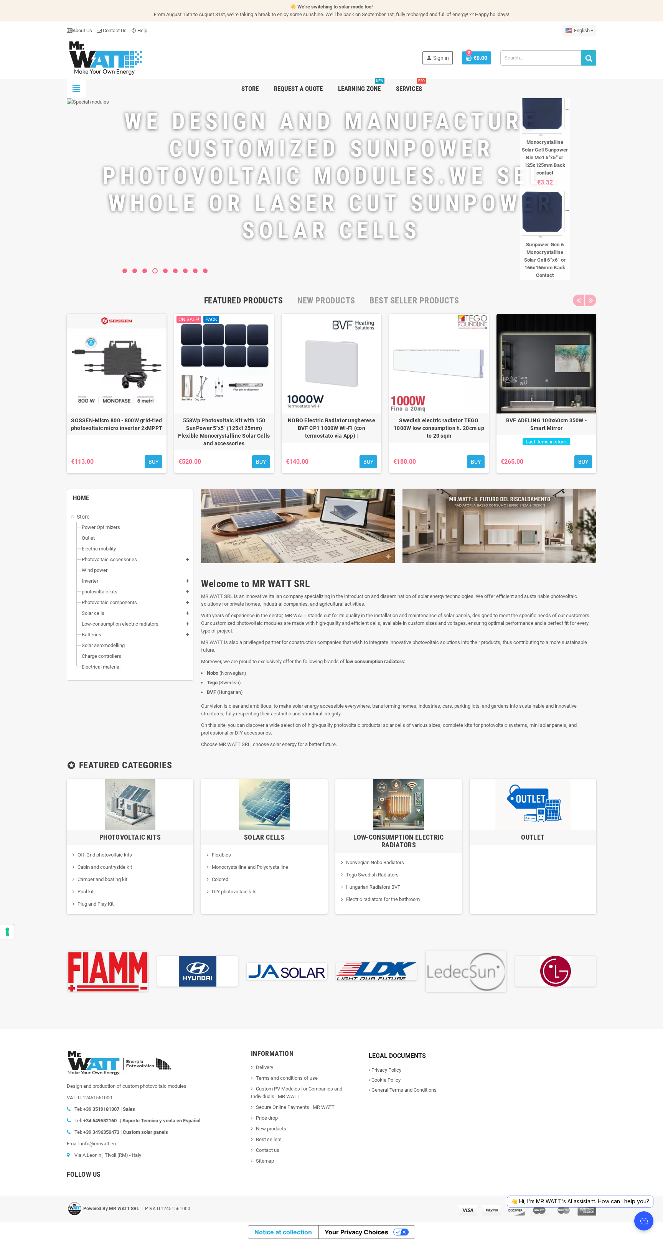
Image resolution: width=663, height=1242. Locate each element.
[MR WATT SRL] (105, 57)
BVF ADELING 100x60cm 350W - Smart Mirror (546, 424)
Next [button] (590, 300)
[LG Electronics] (555, 971)
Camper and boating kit (102, 879)
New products (271, 1129)
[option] (116, 393)
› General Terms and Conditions (403, 1090)
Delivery (264, 1067)
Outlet (532, 837)
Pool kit (86, 891)
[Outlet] (533, 804)
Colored (220, 879)
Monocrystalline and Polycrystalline (250, 867)
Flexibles (221, 855)
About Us (82, 30)
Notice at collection (283, 1232)
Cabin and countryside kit (105, 867)
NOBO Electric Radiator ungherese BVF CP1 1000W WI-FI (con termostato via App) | (331, 428)
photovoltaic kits (130, 837)
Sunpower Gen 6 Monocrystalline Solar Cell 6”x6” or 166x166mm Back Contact (545, 260)
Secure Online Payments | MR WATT (295, 1107)
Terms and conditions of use (287, 1078)
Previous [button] (578, 300)
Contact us (267, 1150)
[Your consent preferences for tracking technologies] (7, 931)
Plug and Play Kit (96, 904)
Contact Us (114, 30)
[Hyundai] (197, 971)
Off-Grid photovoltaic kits (105, 855)
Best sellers (269, 1139)
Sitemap (265, 1161)
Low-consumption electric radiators (398, 841)
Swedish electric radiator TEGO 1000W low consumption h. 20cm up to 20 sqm (439, 428)
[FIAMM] (108, 971)
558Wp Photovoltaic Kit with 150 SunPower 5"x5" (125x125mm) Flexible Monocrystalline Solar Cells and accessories (224, 431)
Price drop (267, 1118)
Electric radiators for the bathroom (383, 899)
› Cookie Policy (385, 1080)
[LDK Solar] (376, 971)
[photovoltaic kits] (130, 804)
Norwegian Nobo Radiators (375, 862)
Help (139, 30)
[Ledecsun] (466, 971)
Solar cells (264, 837)
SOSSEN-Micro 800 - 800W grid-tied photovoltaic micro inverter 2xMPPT (117, 424)
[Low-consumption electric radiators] (398, 804)
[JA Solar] (287, 971)
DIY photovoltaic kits (234, 891)
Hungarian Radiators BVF (373, 887)
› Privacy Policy (385, 1070)
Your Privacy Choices (356, 1232)
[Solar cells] (264, 804)
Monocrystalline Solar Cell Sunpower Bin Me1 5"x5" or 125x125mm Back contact (545, 157)
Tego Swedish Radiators (372, 875)
